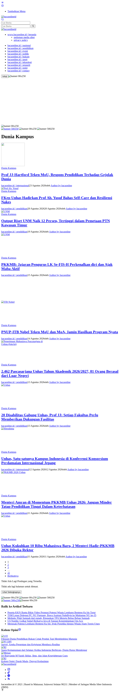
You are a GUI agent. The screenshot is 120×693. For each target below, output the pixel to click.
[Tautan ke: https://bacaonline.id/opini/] (19, 630)
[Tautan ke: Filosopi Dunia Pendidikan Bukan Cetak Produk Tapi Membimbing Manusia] (4, 636)
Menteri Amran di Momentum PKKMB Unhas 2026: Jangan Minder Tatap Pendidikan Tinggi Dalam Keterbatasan (56, 504)
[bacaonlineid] (8, 16)
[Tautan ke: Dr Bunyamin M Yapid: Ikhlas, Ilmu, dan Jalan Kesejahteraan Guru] (6, 653)
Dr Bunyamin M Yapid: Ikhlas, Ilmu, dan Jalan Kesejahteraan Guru (34, 655)
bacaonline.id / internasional (15, 185)
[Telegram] (9, 676)
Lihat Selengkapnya (11, 592)
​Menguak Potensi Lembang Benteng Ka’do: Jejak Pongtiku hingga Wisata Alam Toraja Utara (54, 623)
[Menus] (2, 3)
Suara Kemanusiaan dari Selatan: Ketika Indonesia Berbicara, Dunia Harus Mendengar (44, 650)
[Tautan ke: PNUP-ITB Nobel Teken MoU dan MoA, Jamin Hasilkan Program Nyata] (24, 302)
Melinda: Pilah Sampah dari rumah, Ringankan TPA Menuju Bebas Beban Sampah (49, 618)
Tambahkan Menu (16, 11)
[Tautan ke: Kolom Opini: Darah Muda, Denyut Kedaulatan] (3, 658)
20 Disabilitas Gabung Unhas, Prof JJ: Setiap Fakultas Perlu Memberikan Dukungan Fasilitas (49, 417)
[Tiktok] (9, 672)
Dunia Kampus (8, 168)
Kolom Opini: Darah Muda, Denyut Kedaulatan (25, 661)
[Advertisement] (60, 101)
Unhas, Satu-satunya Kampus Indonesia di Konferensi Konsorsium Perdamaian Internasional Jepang (54, 461)
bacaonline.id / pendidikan (14, 208)
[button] (33, 26)
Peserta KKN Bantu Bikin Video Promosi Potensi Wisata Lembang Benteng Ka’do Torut (51, 612)
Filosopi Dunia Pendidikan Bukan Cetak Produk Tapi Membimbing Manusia (39, 639)
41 (9, 573)
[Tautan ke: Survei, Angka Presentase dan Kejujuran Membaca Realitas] (6, 641)
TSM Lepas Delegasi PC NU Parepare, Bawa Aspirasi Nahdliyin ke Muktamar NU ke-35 (52, 615)
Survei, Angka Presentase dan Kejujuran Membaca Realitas (30, 644)
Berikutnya (13, 576)
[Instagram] (9, 669)
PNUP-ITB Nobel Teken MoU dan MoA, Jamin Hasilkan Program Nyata (59, 332)
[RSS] (9, 679)
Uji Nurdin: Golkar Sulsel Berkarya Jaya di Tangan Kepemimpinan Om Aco (45, 621)
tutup (4, 76)
